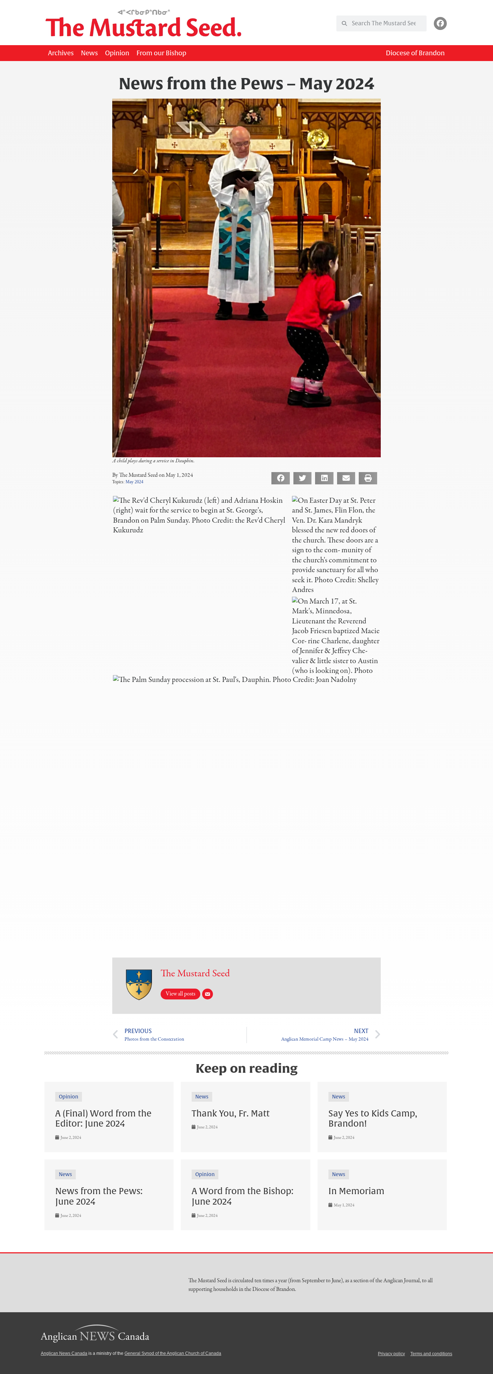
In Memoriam (356, 1191)
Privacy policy (391, 1353)
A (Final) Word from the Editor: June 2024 (103, 1118)
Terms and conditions (431, 1353)
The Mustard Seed (195, 974)
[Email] (207, 994)
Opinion (117, 53)
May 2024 (134, 481)
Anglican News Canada (64, 1353)
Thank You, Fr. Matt (231, 1113)
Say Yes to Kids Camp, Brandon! (372, 1118)
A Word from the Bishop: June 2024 (242, 1196)
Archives (61, 53)
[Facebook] (440, 23)
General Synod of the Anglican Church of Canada (173, 1353)
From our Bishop (161, 53)
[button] (280, 478)
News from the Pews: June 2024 (99, 1196)
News (89, 53)
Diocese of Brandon (415, 53)
